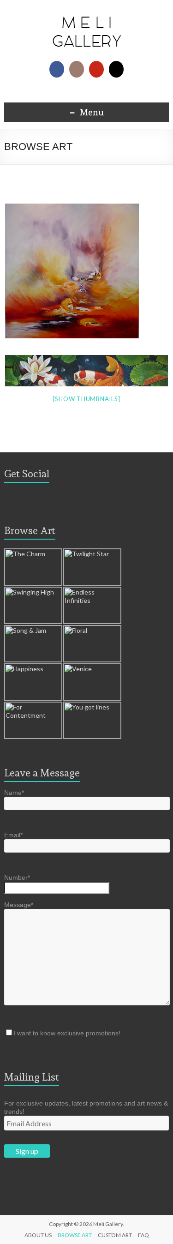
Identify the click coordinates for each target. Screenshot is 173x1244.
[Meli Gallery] (86, 11)
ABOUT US (38, 1235)
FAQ (143, 1235)
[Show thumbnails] (86, 399)
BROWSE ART (75, 1235)
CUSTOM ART (115, 1235)
